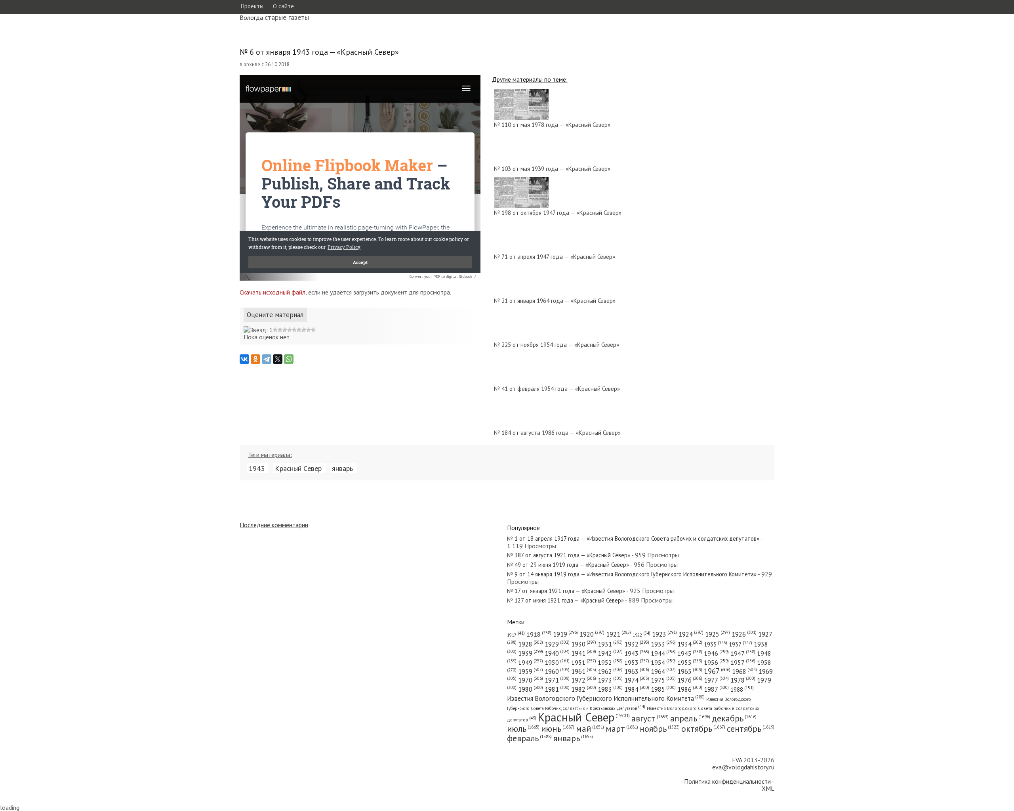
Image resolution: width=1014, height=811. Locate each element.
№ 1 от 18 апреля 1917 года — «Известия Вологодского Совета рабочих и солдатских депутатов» (633, 538)
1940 (557, 653)
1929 (557, 644)
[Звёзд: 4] (284, 329)
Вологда (251, 17)
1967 (717, 671)
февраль (529, 738)
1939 (530, 653)
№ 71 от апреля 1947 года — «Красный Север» (554, 256)
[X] (277, 359)
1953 (636, 662)
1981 (557, 689)
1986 (689, 689)
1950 (557, 662)
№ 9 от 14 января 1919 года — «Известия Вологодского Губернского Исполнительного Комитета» (632, 574)
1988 (742, 689)
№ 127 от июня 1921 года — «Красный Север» (565, 600)
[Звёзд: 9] (308, 329)
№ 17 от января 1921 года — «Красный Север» (566, 591)
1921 (618, 634)
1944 (663, 653)
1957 (742, 662)
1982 (583, 689)
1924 (691, 634)
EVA (737, 760)
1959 (530, 671)
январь (342, 468)
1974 (636, 680)
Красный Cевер (298, 468)
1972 (583, 680)
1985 (663, 689)
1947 (742, 653)
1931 (610, 644)
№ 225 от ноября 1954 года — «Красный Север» (556, 344)
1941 (583, 653)
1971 (557, 680)
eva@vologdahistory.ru (743, 767)
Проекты (251, 6)
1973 (610, 680)
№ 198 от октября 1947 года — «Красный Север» (557, 212)
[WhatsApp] (289, 359)
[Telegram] (266, 359)
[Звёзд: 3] (280, 329)
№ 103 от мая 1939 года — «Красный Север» (552, 168)
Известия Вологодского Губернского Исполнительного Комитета (606, 698)
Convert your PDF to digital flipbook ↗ (443, 276)
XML (768, 788)
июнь (557, 728)
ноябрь (660, 728)
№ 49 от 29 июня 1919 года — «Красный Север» (568, 564)
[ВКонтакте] (244, 359)
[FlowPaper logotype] (247, 278)
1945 (689, 653)
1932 (636, 644)
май (590, 728)
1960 (557, 671)
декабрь (734, 718)
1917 (516, 635)
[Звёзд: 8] (303, 329)
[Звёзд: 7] (299, 329)
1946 (716, 653)
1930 (583, 644)
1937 (740, 644)
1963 (636, 671)
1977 (716, 680)
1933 (663, 644)
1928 (530, 644)
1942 (610, 653)
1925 (717, 634)
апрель (690, 718)
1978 (742, 680)
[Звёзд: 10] (313, 329)
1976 (689, 680)
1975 (663, 680)
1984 (636, 689)
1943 (257, 468)
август (650, 718)
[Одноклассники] (255, 359)
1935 (715, 644)
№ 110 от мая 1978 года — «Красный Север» (552, 124)
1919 (565, 634)
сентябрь (750, 728)
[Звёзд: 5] (289, 329)
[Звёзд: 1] (258, 329)
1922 (641, 635)
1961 (583, 671)
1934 (689, 644)
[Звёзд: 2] (275, 329)
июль (523, 728)
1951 (583, 662)
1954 (663, 662)
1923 (664, 634)
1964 (663, 671)
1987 (716, 689)
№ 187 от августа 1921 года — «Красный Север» (568, 555)
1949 (530, 662)
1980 (530, 689)
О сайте (283, 6)
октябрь (703, 728)
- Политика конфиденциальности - (727, 781)
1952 (610, 662)
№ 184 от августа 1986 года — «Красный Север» (557, 432)
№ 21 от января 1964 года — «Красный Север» (555, 300)
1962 (610, 671)
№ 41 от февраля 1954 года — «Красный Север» (557, 388)
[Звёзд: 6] (294, 329)
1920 (591, 634)
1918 (538, 634)
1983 (610, 689)
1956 (716, 662)
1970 (530, 680)
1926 (744, 634)
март (622, 728)
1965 (689, 671)
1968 (744, 671)
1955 (689, 662)
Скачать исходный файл (272, 292)
